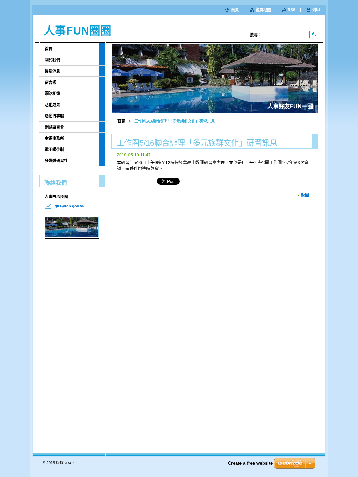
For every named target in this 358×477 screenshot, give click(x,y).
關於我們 (52, 60)
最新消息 (52, 71)
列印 (316, 10)
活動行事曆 (54, 116)
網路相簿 (52, 93)
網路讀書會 (54, 127)
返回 (305, 195)
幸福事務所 (54, 138)
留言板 (50, 82)
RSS (291, 10)
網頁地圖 (263, 10)
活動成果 (52, 105)
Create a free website (250, 463)
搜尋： (256, 35)
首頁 (121, 121)
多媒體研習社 (56, 161)
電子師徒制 (54, 149)
